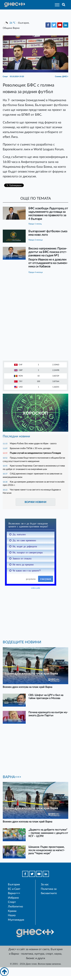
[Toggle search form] (64, 4)
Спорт (12, 902)
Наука (12, 915)
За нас (45, 884)
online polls (35, 588)
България (14, 884)
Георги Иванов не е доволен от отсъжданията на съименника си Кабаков (48, 263)
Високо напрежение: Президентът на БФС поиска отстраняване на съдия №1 (47, 252)
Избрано (13, 897)
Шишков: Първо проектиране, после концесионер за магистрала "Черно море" (46, 850)
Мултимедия (16, 919)
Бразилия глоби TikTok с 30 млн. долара (30, 448)
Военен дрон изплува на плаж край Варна (27, 687)
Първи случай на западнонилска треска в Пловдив (35, 453)
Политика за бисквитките (49, 891)
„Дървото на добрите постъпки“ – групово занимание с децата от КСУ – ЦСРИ (48, 832)
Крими (12, 911)
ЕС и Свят (14, 889)
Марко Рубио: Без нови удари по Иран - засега (33, 443)
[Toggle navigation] (56, 4)
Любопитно (15, 906)
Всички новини (35, 502)
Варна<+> (14, 893)
